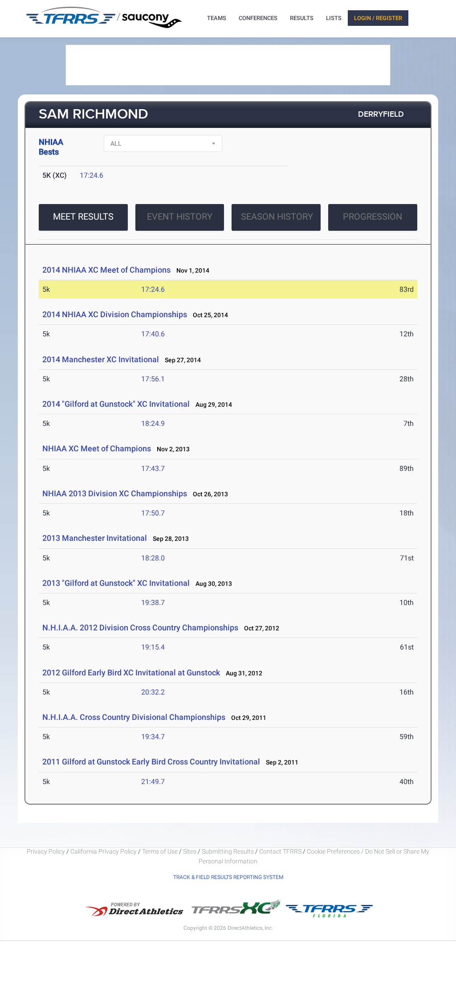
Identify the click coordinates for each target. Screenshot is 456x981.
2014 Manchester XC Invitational (100, 359)
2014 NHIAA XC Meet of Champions (106, 269)
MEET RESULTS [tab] (83, 216)
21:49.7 (153, 781)
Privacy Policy (46, 851)
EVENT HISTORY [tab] (179, 216)
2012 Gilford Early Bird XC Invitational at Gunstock (131, 672)
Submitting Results (228, 851)
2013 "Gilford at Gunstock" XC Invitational (116, 583)
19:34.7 (153, 736)
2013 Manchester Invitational (94, 538)
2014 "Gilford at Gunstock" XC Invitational (116, 404)
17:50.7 (153, 513)
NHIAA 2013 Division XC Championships (114, 493)
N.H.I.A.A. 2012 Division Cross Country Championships (140, 627)
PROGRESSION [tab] (372, 216)
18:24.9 (153, 423)
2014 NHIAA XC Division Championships (114, 314)
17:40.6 (153, 334)
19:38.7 (153, 602)
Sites (189, 851)
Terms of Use (160, 851)
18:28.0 (153, 558)
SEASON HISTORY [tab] (277, 216)
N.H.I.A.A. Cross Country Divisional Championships (133, 717)
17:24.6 (91, 175)
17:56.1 (153, 379)
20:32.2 (153, 692)
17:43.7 (153, 468)
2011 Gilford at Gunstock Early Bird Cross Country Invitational (151, 761)
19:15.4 (153, 647)
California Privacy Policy (103, 851)
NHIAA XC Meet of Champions (96, 448)
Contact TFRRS (281, 851)
